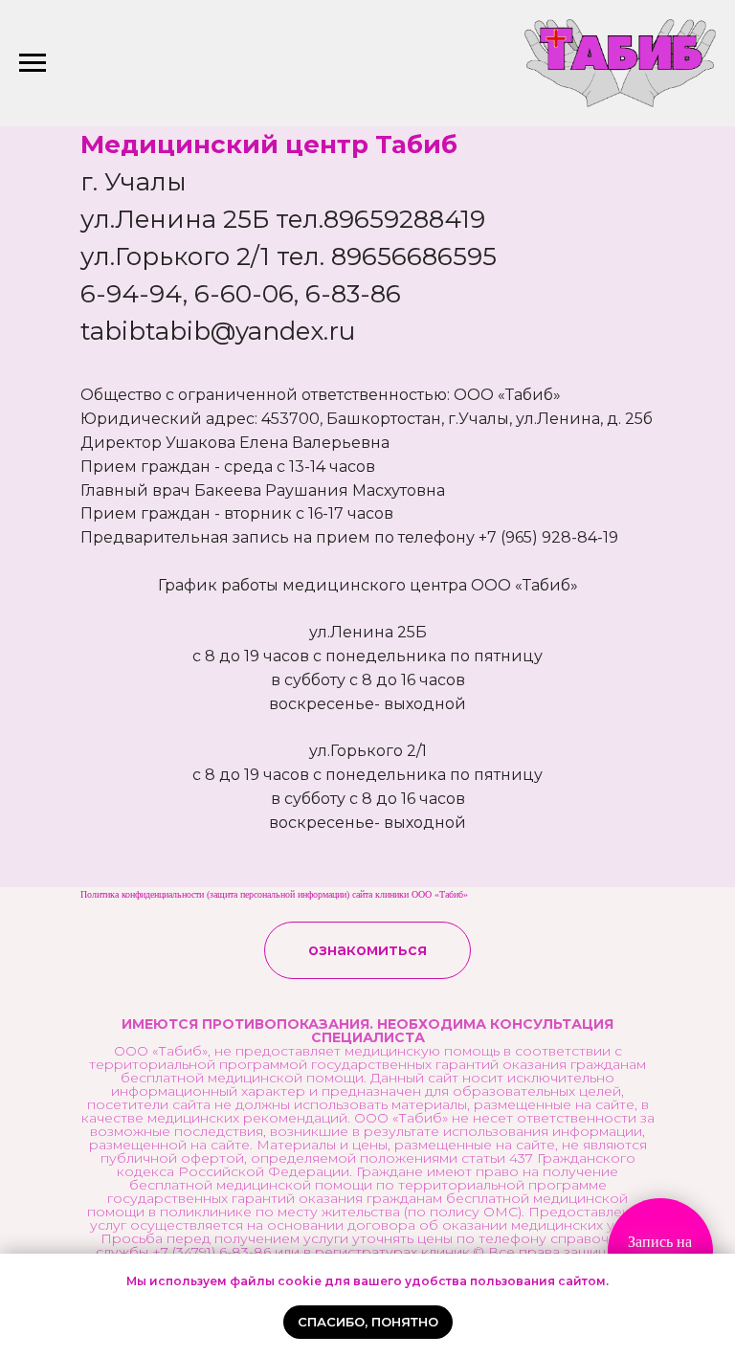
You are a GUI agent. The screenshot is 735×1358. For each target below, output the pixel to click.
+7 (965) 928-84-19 (548, 537)
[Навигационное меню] (32, 63)
